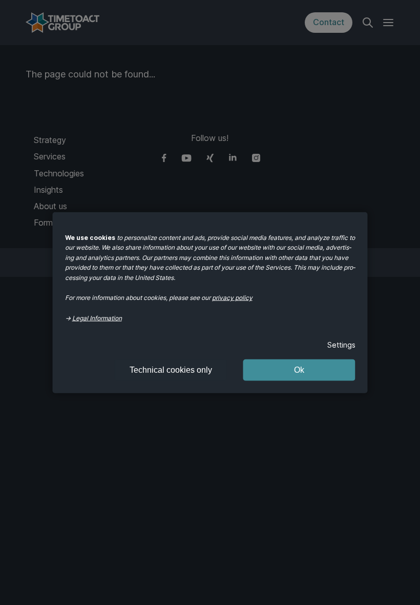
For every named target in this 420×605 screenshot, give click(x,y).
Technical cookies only (171, 369)
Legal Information (97, 317)
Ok (299, 369)
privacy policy (232, 297)
